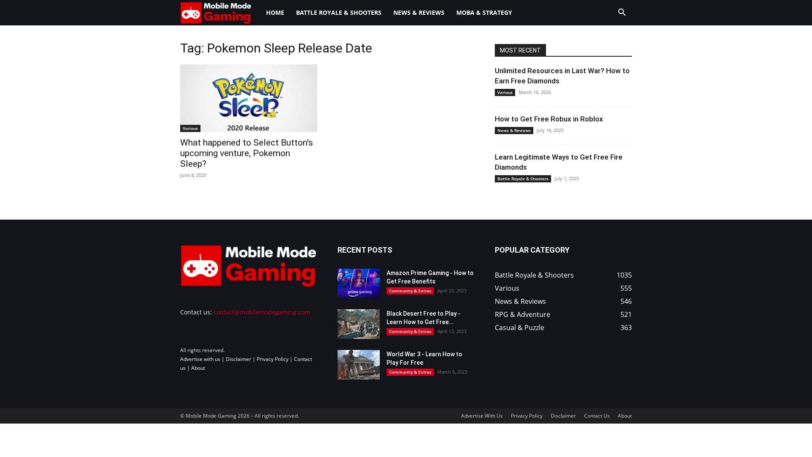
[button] (622, 13)
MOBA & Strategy (484, 12)
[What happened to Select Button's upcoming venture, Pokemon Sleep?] (248, 98)
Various (190, 128)
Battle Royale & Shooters (338, 12)
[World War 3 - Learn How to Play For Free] (358, 365)
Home (275, 12)
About (198, 368)
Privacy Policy (272, 359)
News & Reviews (418, 12)
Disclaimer (238, 359)
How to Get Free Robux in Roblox (549, 119)
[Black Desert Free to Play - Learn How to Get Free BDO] (358, 324)
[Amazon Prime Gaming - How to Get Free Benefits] (358, 283)
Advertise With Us (482, 415)
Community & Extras (410, 291)
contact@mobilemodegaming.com (262, 312)
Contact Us (597, 415)
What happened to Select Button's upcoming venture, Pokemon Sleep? (246, 153)
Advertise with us (200, 359)
